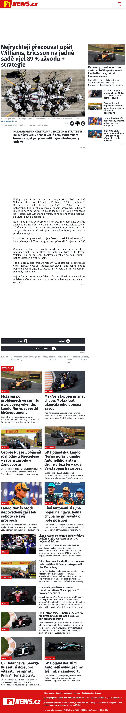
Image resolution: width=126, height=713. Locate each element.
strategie (33, 357)
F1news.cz (61, 357)
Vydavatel (68, 693)
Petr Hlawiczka (7, 121)
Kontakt (59, 693)
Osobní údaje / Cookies (91, 693)
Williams (76, 357)
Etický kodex (49, 693)
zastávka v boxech (52, 358)
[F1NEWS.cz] (19, 4)
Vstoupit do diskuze (40, 348)
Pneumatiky (43, 357)
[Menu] (119, 4)
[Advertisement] (52, 171)
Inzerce (77, 693)
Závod (25, 357)
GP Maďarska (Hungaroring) (16, 358)
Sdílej (19, 341)
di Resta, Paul (69, 360)
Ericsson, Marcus (85, 358)
